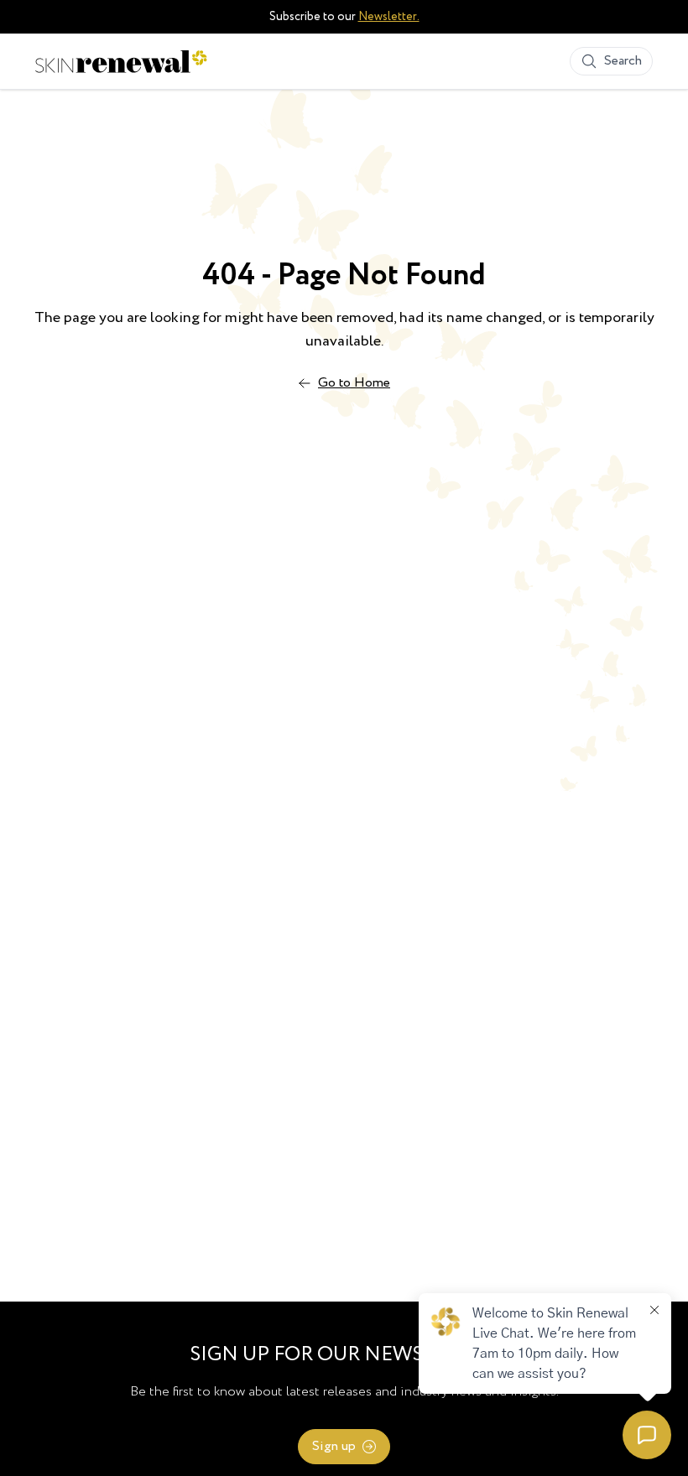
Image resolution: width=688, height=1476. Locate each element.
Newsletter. (389, 16)
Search (623, 60)
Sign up (334, 1446)
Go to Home (354, 382)
